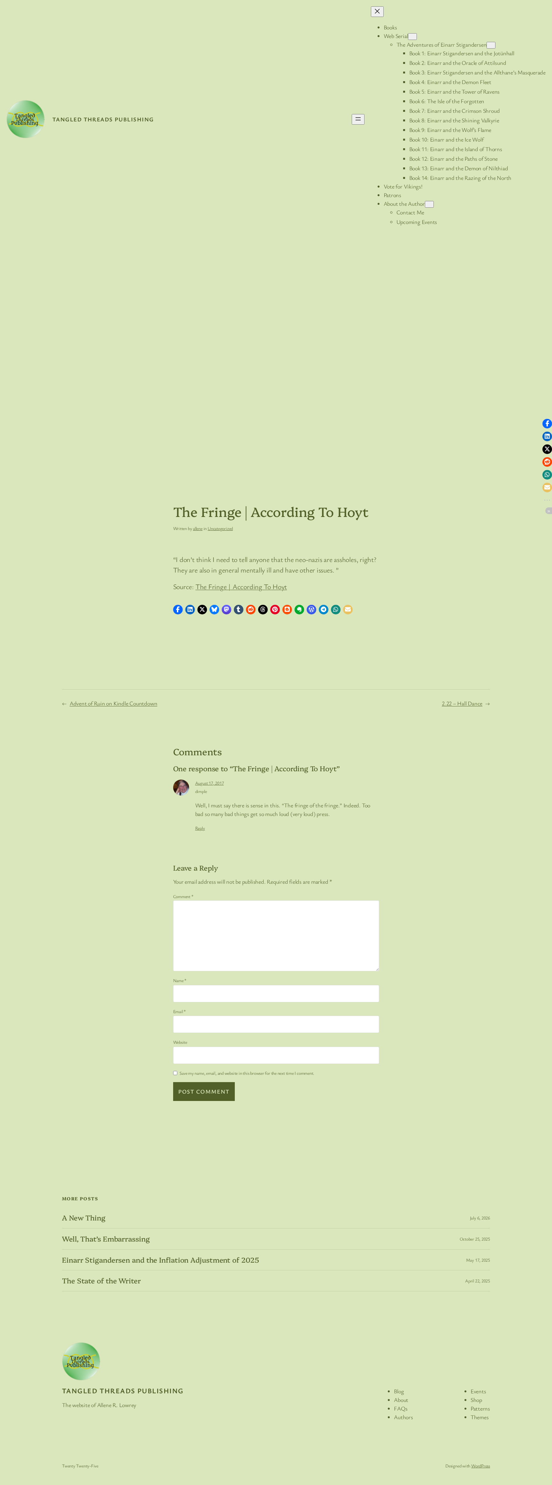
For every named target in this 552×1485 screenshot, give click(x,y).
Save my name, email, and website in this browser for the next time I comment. (247, 1073)
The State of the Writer (101, 1281)
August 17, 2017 (209, 783)
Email (179, 1011)
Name (180, 980)
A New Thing (83, 1218)
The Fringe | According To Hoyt (241, 586)
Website (180, 1042)
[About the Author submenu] (429, 204)
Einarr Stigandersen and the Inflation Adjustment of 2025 (160, 1260)
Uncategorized (220, 528)
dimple (201, 791)
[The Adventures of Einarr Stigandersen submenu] (491, 45)
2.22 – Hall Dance (462, 703)
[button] (178, 609)
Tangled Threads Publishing (103, 119)
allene (198, 528)
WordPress (480, 1466)
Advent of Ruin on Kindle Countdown (113, 703)
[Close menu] (377, 11)
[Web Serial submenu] (412, 36)
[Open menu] (358, 119)
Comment (183, 896)
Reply (200, 828)
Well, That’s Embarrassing (106, 1239)
